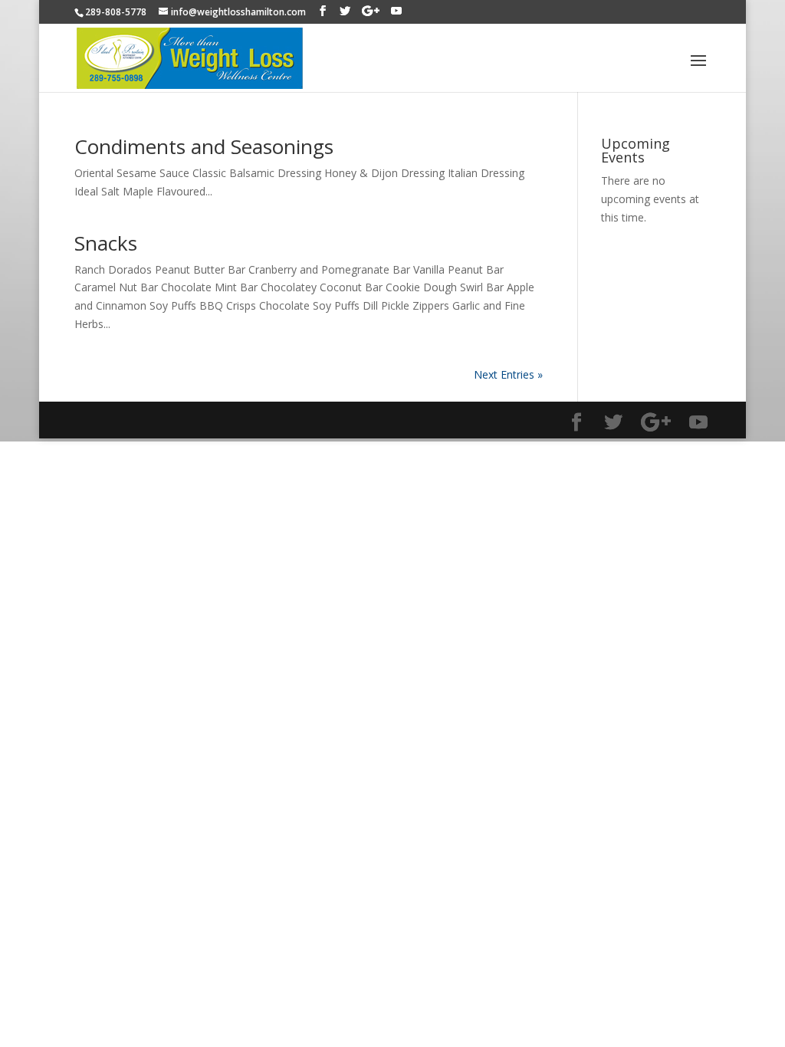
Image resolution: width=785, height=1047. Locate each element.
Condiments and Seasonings (203, 146)
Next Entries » (508, 374)
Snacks (105, 243)
